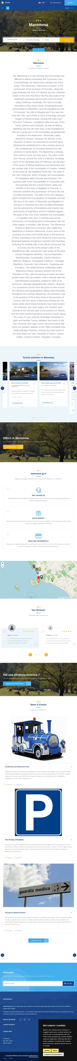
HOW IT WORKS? (38, 518)
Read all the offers (11, 447)
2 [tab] (37, 654)
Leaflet (60, 598)
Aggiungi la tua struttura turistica (14, 683)
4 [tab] (40, 654)
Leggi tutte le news (36, 940)
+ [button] (2, 563)
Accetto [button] (47, 1050)
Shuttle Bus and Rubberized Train (17, 767)
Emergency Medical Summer (15, 912)
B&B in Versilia (7, 1043)
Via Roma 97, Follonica (49, 385)
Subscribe (69, 983)
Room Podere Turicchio (19, 383)
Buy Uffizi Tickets (8, 1041)
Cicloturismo (6, 1038)
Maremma (19, 784)
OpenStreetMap (67, 598)
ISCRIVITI (70, 2)
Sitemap (11, 1058)
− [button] (2, 566)
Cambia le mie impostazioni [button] (53, 1054)
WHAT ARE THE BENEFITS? (38, 541)
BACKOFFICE (57, 2)
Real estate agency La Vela (50, 383)
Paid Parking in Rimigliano (14, 840)
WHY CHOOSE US (38, 495)
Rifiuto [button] (55, 1050)
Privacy (5, 1058)
